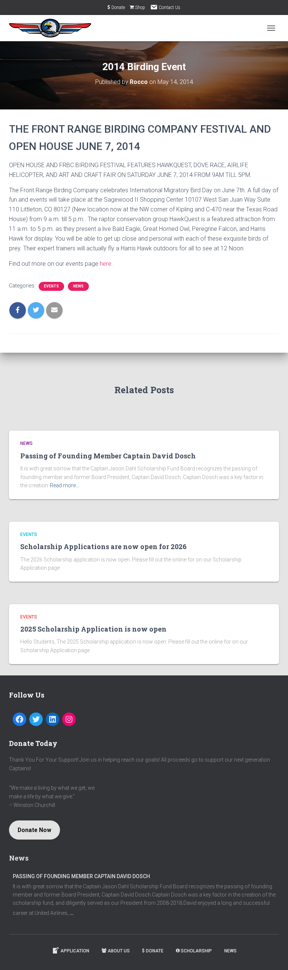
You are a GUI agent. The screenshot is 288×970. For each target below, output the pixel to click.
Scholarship (196, 951)
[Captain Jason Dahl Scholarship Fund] (53, 28)
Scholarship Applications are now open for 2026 (103, 546)
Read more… (64, 485)
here (105, 263)
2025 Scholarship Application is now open (93, 628)
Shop (140, 7)
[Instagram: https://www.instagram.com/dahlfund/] (69, 719)
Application (74, 951)
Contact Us (169, 7)
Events (51, 286)
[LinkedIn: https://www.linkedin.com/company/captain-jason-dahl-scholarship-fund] (52, 719)
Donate (118, 7)
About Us (119, 951)
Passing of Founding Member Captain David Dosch (108, 455)
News (78, 286)
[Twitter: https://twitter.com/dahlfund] (36, 719)
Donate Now (34, 830)
